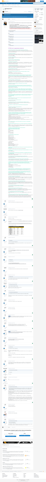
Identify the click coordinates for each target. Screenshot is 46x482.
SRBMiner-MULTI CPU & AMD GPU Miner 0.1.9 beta (8, 466)
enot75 (5, 307)
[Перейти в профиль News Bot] (25, 455)
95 (5, 305)
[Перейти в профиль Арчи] (5, 414)
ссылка (22, 177)
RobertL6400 (5, 368)
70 (5, 390)
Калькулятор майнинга (4, 476)
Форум (6, 3)
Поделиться (25, 11)
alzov (36, 12)
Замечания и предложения (16, 477)
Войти (38, 1)
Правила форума (17, 24)
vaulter (5, 385)
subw (5, 237)
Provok (5, 256)
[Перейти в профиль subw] (5, 239)
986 (5, 254)
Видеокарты (8, 452)
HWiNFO (13, 55)
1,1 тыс (5, 206)
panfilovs (27, 459)
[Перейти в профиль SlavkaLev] (40, 14)
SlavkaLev (42, 14)
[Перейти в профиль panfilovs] (25, 459)
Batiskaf (5, 267)
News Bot (27, 455)
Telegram (24, 476)
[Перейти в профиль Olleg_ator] (5, 285)
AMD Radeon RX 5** (5, 450)
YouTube (24, 477)
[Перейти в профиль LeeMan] (25, 463)
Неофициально (10, 189)
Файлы (27, 26)
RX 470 (9, 181)
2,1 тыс (5, 366)
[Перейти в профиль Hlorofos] (3, 11)
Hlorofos (7, 11)
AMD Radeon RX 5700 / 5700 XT (6, 458)
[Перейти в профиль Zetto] (5, 219)
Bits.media (4, 3)
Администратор (35, 474)
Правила (21, 3)
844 (5, 288)
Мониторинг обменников (36, 476)
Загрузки (14, 3)
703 (5, 222)
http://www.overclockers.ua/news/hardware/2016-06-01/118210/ (16, 332)
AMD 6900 (4, 462)
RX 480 (19, 182)
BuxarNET (27, 467)
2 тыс (5, 382)
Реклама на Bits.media (23, 480)
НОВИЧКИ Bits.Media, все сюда (23, 25)
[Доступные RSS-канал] (43, 471)
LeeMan (27, 463)
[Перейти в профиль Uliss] (5, 277)
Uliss (5, 345)
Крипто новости (4, 474)
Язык (17, 479)
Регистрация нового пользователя (10, 436)
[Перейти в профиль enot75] (5, 251)
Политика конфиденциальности (22, 479)
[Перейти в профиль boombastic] (5, 211)
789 (5, 214)
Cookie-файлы (27, 479)
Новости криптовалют (9, 456)
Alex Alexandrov (37, 14)
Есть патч (9, 60)
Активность (17, 3)
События (11, 3)
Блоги (8, 3)
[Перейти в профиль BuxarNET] (25, 467)
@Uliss (9, 331)
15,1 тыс (5, 280)
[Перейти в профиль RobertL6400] (5, 370)
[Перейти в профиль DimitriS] (5, 332)
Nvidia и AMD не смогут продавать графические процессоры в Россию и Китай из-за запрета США (13, 454)
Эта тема (41, 3)
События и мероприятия (36, 477)
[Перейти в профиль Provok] (5, 259)
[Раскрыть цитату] (9, 240)
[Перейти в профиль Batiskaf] (5, 269)
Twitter (24, 474)
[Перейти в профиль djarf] (5, 203)
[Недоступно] (16, 230)
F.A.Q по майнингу (29, 25)
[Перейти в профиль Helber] (25, 451)
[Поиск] (43, 3)
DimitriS (5, 330)
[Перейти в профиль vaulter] (5, 387)
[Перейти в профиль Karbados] (5, 379)
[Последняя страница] (10, 19)
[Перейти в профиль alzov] (35, 12)
